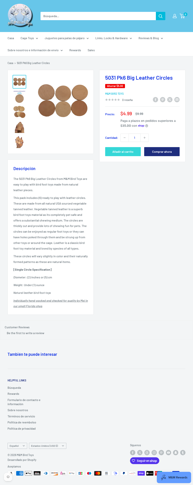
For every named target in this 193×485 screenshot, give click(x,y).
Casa (11, 38)
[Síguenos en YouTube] (168, 452)
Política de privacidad (22, 428)
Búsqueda (14, 387)
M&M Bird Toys (114, 93)
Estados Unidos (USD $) (44, 445)
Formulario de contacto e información (24, 402)
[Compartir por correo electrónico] (177, 99)
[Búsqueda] (160, 16)
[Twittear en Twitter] (169, 99)
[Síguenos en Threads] (147, 452)
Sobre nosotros (18, 410)
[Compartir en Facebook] (155, 99)
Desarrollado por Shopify (22, 459)
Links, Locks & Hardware (111, 38)
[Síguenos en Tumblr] (182, 452)
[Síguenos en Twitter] (139, 452)
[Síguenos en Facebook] (132, 452)
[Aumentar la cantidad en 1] (145, 138)
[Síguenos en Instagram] (154, 452)
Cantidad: (111, 137)
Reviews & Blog (149, 38)
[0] (182, 16)
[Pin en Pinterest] (162, 99)
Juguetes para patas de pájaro (65, 38)
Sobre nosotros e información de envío (33, 50)
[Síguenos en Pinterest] (161, 452)
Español (14, 445)
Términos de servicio (21, 416)
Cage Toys (27, 38)
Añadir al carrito (122, 151)
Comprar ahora (162, 151)
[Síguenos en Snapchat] (175, 452)
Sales (91, 50)
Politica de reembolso (22, 422)
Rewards (75, 50)
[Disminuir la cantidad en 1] (125, 138)
